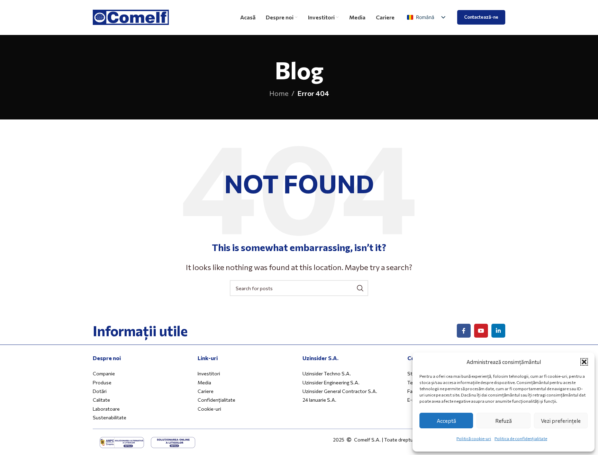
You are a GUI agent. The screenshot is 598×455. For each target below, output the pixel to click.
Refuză (503, 421)
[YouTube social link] (481, 331)
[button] (584, 361)
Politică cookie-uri (473, 438)
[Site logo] (131, 16)
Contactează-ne (481, 17)
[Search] (360, 288)
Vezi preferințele (561, 421)
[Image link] (122, 441)
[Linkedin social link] (498, 331)
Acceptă (446, 421)
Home (279, 93)
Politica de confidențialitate (521, 438)
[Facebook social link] (464, 331)
